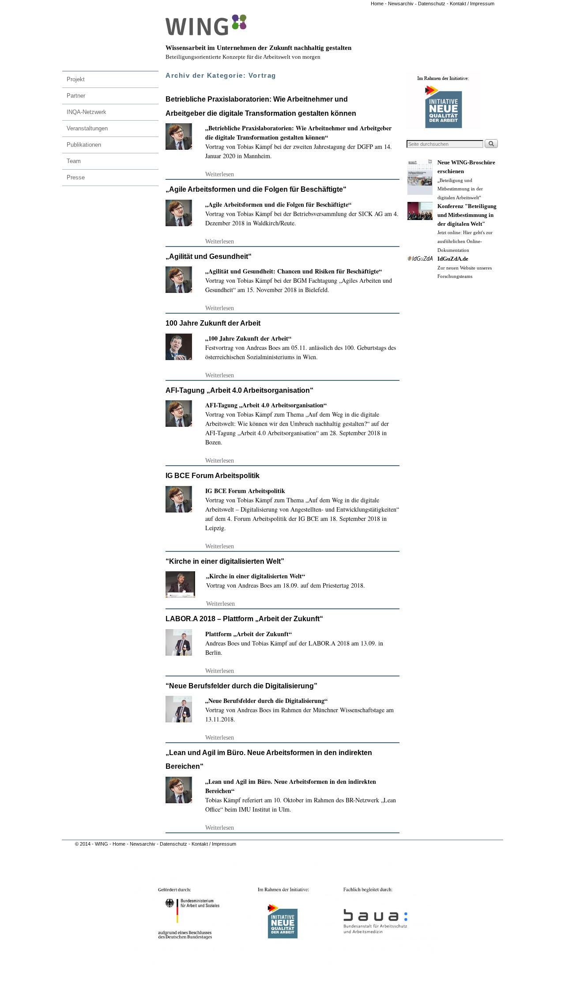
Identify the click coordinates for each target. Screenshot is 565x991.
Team (74, 161)
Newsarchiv (400, 3)
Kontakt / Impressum (472, 3)
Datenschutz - (434, 3)
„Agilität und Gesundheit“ (209, 256)
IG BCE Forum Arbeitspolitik (213, 475)
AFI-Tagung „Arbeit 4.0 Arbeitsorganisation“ (239, 390)
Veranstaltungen (87, 128)
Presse (76, 177)
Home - (379, 3)
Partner (76, 95)
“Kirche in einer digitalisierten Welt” (225, 561)
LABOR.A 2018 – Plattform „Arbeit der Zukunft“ (244, 619)
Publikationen (84, 144)
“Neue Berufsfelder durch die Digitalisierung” (241, 686)
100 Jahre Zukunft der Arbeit (213, 323)
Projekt (76, 79)
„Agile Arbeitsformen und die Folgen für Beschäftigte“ (256, 189)
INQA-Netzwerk (86, 112)
